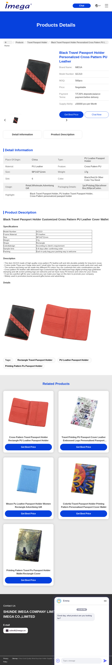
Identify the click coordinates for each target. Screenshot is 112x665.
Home (8, 42)
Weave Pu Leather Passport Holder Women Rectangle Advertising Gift (28, 505)
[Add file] (58, 661)
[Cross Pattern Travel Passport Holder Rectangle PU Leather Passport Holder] (28, 412)
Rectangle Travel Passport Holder (34, 360)
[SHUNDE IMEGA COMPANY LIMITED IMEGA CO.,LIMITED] (18, 6)
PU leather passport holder (74, 360)
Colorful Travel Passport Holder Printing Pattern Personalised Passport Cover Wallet (83, 505)
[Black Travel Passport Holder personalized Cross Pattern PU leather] (35, 79)
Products (19, 42)
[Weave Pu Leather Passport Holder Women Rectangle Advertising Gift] (28, 479)
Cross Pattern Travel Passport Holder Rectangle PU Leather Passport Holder (28, 439)
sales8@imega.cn (17, 630)
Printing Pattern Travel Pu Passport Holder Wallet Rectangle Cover (28, 572)
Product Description (62, 134)
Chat (81, 5)
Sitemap (15, 658)
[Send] (105, 661)
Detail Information (22, 134)
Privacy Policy (5, 660)
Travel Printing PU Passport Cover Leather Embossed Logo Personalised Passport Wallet (84, 439)
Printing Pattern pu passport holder (23, 366)
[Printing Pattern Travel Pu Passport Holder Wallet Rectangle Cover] (28, 546)
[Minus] (105, 601)
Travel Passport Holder (37, 42)
